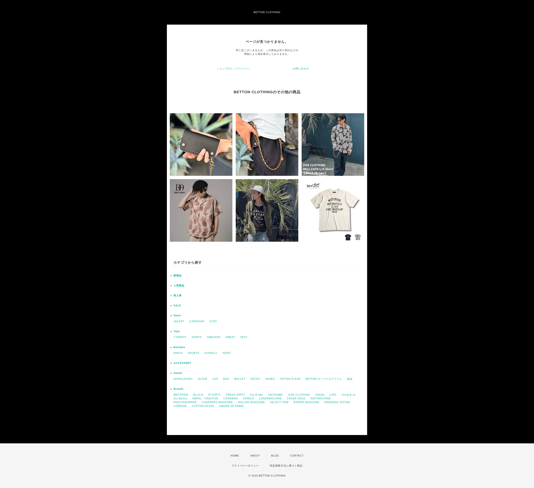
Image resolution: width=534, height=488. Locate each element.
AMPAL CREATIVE (205, 398)
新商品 (178, 275)
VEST (243, 337)
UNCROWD (275, 394)
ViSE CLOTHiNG (299, 394)
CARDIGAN (196, 321)
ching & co (349, 394)
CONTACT (297, 455)
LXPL (333, 394)
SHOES (270, 378)
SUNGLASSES (183, 378)
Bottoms (179, 347)
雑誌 (350, 378)
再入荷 (178, 295)
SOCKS (255, 378)
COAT (213, 321)
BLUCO (198, 394)
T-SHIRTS (180, 337)
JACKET (179, 321)
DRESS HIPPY (235, 394)
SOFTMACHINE (320, 398)
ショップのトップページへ (233, 68)
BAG (226, 378)
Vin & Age (256, 394)
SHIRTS (196, 337)
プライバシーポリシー (245, 465)
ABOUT (255, 455)
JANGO (320, 394)
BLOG (275, 455)
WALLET (239, 378)
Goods (178, 373)
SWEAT (230, 337)
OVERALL (211, 353)
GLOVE (202, 378)
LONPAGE (180, 406)
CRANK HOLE (296, 398)
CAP (215, 378)
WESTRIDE (181, 394)
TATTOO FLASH (290, 378)
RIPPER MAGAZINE (306, 402)
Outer (177, 315)
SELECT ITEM (279, 402)
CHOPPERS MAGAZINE (217, 402)
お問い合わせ (301, 68)
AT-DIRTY (214, 394)
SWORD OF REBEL (231, 406)
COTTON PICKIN (203, 406)
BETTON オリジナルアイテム (324, 378)
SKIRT (227, 353)
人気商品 (179, 285)
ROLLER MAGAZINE (251, 402)
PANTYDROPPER (185, 402)
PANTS (178, 353)
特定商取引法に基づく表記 (286, 465)
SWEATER (213, 337)
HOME (235, 455)
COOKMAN (230, 398)
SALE (177, 305)
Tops (177, 331)
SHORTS (193, 353)
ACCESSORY (182, 363)
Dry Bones (180, 398)
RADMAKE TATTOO (337, 402)
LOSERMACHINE (270, 398)
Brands (179, 388)
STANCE (248, 398)
